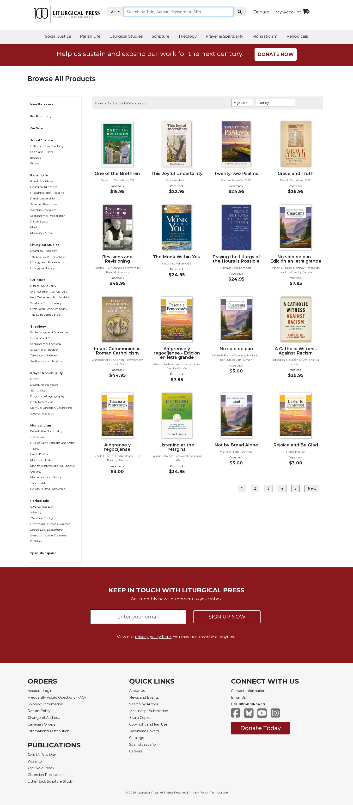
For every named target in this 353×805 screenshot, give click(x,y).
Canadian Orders (41, 724)
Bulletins (36, 541)
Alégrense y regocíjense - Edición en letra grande (177, 353)
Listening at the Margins (176, 447)
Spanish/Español (43, 553)
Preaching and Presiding (47, 192)
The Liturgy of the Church (48, 256)
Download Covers (144, 731)
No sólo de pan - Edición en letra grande (295, 259)
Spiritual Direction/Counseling (51, 407)
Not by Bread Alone (236, 444)
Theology (187, 36)
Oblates (35, 471)
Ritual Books (39, 221)
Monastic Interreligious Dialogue (52, 466)
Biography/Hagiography (47, 396)
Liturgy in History (42, 268)
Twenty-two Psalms (236, 173)
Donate (261, 12)
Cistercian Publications (46, 775)
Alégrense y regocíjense (117, 447)
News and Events (144, 697)
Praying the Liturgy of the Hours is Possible (236, 259)
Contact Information (248, 691)
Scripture (160, 36)
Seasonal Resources (43, 204)
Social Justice (58, 36)
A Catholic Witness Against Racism (296, 350)
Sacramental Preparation (48, 215)
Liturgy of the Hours (44, 384)
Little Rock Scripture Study (48, 309)
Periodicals (297, 36)
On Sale (36, 128)
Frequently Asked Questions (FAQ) (57, 697)
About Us (137, 691)
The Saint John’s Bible (45, 314)
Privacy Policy (198, 792)
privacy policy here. (153, 637)
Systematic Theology (44, 349)
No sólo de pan (236, 348)
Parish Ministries (41, 181)
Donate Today (260, 728)
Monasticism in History (46, 477)
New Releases (41, 104)
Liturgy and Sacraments (47, 262)
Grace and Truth (296, 173)
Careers (135, 751)
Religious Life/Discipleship (48, 489)
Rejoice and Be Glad (295, 444)
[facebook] (235, 715)
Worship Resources (43, 210)
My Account (288, 11)
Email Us (238, 697)
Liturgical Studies (126, 36)
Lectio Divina (39, 454)
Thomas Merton (41, 483)
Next (312, 488)
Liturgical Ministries (43, 187)
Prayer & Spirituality (224, 36)
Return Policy (39, 711)
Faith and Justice (42, 152)
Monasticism (265, 36)
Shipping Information (45, 704)
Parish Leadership (42, 198)
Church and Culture (44, 338)
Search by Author (143, 704)
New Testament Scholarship (49, 297)
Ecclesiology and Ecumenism (50, 332)
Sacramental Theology (45, 344)
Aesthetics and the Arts (46, 361)
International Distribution (48, 731)
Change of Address (44, 717)
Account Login (40, 691)
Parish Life (90, 36)
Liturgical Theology (43, 250)
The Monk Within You (177, 256)
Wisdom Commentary (46, 303)
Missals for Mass (41, 233)
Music (34, 227)
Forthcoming (41, 116)
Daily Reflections (41, 402)
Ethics (34, 163)
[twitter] (249, 715)
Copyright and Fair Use (148, 724)
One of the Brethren (117, 173)
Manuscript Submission (148, 711)
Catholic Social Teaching (47, 146)
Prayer (35, 379)
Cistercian (37, 437)
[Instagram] (275, 715)
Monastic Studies (41, 460)
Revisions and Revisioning (117, 259)
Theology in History (43, 355)
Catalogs (136, 738)
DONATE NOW (276, 54)
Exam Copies (140, 717)
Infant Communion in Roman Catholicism (117, 350)
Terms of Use (219, 792)
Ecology (35, 157)
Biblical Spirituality (43, 286)
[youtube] (262, 715)
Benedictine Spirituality (46, 431)
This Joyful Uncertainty (176, 173)
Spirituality (38, 390)
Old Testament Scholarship (48, 291)
